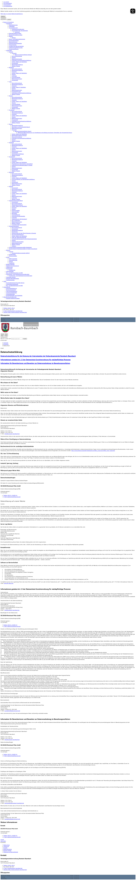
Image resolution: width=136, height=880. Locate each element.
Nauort (11, 124)
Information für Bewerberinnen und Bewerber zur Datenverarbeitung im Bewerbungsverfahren (35, 363)
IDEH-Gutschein (13, 258)
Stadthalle (11, 263)
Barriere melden (7, 850)
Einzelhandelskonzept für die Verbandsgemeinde (24, 239)
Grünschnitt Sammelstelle (18, 216)
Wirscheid (11, 172)
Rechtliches (15, 231)
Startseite (5, 343)
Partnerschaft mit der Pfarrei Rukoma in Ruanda (24, 233)
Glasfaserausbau (10, 280)
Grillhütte (14, 76)
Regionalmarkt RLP (11, 290)
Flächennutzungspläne (17, 241)
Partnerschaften (16, 210)
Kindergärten (12, 254)
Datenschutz (6, 345)
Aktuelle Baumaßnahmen (12, 278)
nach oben (3, 841)
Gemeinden (9, 50)
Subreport (17, 32)
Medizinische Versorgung (12, 265)
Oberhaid (11, 142)
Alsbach (11, 52)
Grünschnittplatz (16, 77)
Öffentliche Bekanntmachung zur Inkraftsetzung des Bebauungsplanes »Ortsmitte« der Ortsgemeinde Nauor (45, 132)
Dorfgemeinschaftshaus (18, 154)
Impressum (6, 846)
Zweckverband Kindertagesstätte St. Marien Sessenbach (23, 248)
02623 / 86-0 (9, 308)
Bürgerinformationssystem (15, 35)
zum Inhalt (6, 2)
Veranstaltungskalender (12, 284)
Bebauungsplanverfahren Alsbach (23, 54)
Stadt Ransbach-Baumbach (16, 200)
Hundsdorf (11, 110)
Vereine (14, 57)
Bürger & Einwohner (8, 22)
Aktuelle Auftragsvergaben (13, 298)
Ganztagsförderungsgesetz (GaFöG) (21, 253)
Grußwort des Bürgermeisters (16, 46)
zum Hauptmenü (7, 3)
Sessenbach (12, 156)
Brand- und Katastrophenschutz (17, 39)
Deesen (11, 95)
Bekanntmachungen (17, 59)
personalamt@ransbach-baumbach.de (14, 803)
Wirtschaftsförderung (11, 288)
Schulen (11, 251)
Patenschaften (15, 212)
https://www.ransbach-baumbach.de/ (15, 312)
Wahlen (11, 36)
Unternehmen (6, 287)
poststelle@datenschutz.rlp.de (12, 710)
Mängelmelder (12, 44)
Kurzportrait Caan (16, 91)
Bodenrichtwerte (10, 264)
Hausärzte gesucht (11, 277)
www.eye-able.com (8, 583)
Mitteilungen (9, 267)
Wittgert (11, 186)
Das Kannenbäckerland (18, 234)
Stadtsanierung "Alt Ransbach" (19, 219)
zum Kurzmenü (7, 4)
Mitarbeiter (12, 26)
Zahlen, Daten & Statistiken (19, 87)
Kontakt (5, 847)
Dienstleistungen (13, 25)
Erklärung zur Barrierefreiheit (10, 852)
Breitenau (11, 67)
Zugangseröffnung (13, 49)
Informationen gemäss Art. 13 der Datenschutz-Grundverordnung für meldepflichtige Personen (36, 360)
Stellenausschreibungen (18, 29)
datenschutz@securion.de (11, 497)
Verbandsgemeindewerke (15, 43)
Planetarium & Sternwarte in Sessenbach (22, 163)
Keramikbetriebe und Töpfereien (14, 295)
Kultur (7, 257)
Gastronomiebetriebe (11, 292)
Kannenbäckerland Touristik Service (15, 282)
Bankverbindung (13, 42)
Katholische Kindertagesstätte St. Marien (22, 165)
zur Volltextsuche (7, 6)
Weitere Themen (16, 66)
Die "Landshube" (16, 220)
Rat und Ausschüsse (17, 56)
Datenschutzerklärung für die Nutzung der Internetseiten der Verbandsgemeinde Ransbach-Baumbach (38, 356)
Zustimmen (3, 17)
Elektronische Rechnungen (16, 47)
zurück (2, 839)
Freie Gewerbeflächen (11, 291)
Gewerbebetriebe (10, 294)
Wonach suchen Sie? (6, 338)
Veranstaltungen (13, 260)
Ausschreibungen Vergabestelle (20, 30)
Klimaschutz (9, 268)
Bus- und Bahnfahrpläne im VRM (14, 273)
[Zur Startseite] (20, 332)
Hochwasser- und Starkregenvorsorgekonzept (17, 274)
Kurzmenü (6, 344)
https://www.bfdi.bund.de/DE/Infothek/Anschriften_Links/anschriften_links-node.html (93, 450)
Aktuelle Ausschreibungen (10, 297)
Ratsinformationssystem (15, 33)
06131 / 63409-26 (10, 495)
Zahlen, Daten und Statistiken (19, 61)
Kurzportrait (15, 63)
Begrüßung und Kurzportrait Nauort (21, 127)
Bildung (8, 250)
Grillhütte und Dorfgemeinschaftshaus (21, 60)
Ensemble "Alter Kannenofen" (19, 224)
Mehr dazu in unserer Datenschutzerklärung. (12, 13)
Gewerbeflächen (16, 214)
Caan (10, 81)
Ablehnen (3, 16)
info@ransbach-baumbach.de (12, 311)
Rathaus (14, 246)
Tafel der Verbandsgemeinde (19, 237)
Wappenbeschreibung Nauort (19, 135)
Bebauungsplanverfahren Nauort (23, 131)
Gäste (4, 281)
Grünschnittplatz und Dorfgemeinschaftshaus (23, 179)
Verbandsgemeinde (14, 226)
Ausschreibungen (13, 27)
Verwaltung (9, 23)
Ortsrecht (14, 53)
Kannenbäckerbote (14, 40)
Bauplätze (14, 213)
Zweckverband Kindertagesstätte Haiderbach (20, 247)
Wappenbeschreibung (17, 64)
